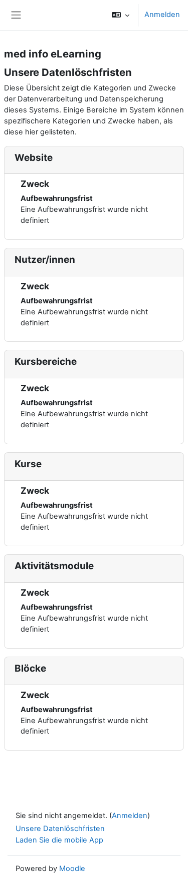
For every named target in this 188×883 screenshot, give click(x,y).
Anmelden (162, 14)
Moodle (72, 868)
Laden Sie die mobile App (59, 840)
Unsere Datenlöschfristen (60, 828)
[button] (120, 15)
